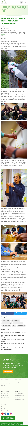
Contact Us (3, 404)
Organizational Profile (19, 399)
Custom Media (16, 423)
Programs (18, 380)
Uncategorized (21, 325)
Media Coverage (4, 408)
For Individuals (4, 395)
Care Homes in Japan (6, 382)
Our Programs (18, 382)
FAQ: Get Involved (5, 397)
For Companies (4, 393)
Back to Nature (15, 320)
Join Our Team (18, 397)
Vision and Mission (19, 393)
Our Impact (17, 386)
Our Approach (18, 384)
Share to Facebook (7, 313)
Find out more (8, 371)
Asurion (3, 33)
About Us (17, 391)
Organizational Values (19, 395)
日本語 (21, 2)
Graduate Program (18, 323)
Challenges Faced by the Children (6, 384)
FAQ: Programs (18, 388)
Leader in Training (7, 323)
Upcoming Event (6, 325)
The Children (5, 380)
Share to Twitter (20, 312)
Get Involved (5, 391)
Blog (14, 325)
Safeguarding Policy (5, 410)
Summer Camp (6, 320)
